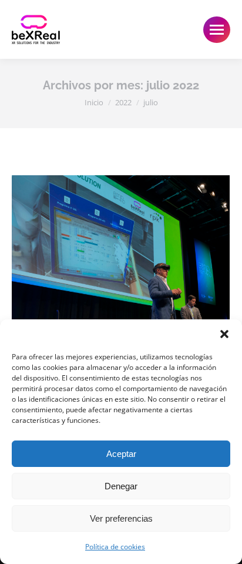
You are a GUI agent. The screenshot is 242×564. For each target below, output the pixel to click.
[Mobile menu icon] (216, 29)
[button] (224, 334)
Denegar (121, 486)
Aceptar (121, 454)
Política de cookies (115, 547)
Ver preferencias (121, 518)
